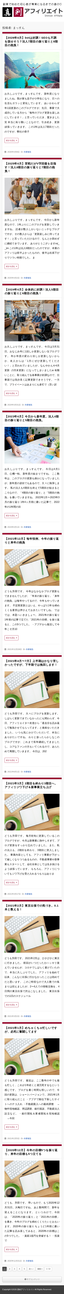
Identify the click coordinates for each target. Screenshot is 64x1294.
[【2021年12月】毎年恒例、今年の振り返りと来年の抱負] (32, 568)
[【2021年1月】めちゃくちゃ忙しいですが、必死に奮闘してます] (32, 1057)
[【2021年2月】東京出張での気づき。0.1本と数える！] (32, 935)
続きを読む (10, 140)
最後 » (39, 1269)
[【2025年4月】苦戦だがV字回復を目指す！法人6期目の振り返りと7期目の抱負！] (32, 197)
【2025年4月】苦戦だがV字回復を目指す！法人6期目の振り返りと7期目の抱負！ (30, 167)
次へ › (31, 1269)
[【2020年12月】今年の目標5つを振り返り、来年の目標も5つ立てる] (32, 1180)
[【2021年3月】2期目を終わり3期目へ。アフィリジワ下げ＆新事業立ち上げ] (32, 813)
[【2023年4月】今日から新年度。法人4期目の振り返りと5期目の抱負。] (32, 446)
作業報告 (27, 152)
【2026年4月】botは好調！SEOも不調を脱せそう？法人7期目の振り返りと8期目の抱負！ (31, 41)
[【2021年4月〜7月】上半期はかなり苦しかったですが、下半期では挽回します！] (32, 690)
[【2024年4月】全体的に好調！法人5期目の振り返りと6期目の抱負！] (32, 321)
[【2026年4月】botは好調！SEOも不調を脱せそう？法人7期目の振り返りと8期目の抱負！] (32, 71)
